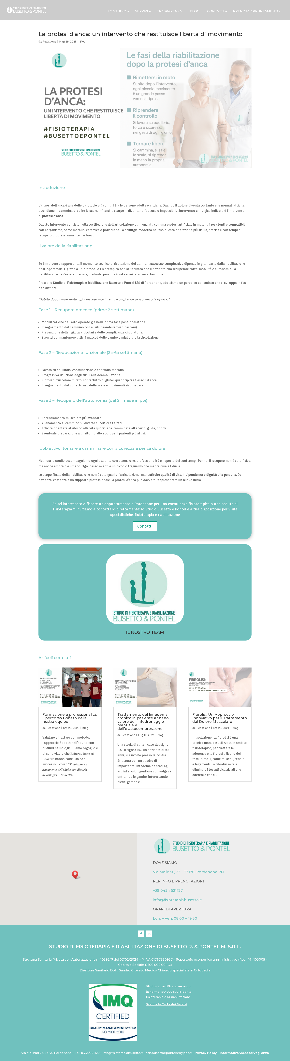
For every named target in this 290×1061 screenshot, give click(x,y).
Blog (82, 41)
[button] (76, 874)
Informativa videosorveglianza (244, 1053)
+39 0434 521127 (168, 890)
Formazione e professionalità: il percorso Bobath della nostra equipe (69, 718)
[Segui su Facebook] (141, 933)
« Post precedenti (51, 797)
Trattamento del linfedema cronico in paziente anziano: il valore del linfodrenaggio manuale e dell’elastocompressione (144, 721)
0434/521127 (90, 1053)
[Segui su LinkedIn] (149, 933)
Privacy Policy (206, 1053)
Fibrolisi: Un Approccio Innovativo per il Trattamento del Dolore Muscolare (219, 718)
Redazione (49, 41)
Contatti (145, 526)
